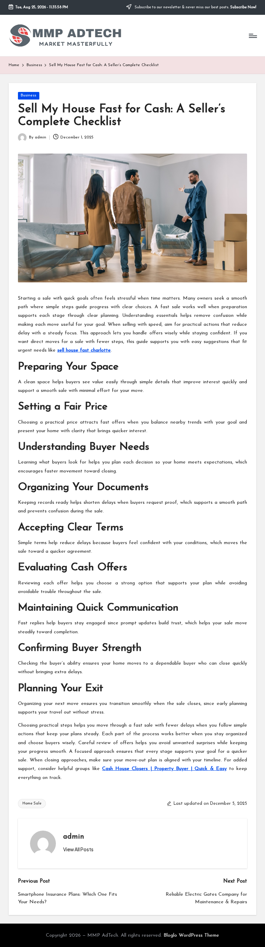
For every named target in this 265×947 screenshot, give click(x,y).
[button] (78, 849)
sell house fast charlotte (84, 350)
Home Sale (31, 803)
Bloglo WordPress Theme (191, 935)
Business (28, 95)
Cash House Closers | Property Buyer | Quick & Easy (164, 768)
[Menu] (252, 35)
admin (73, 836)
